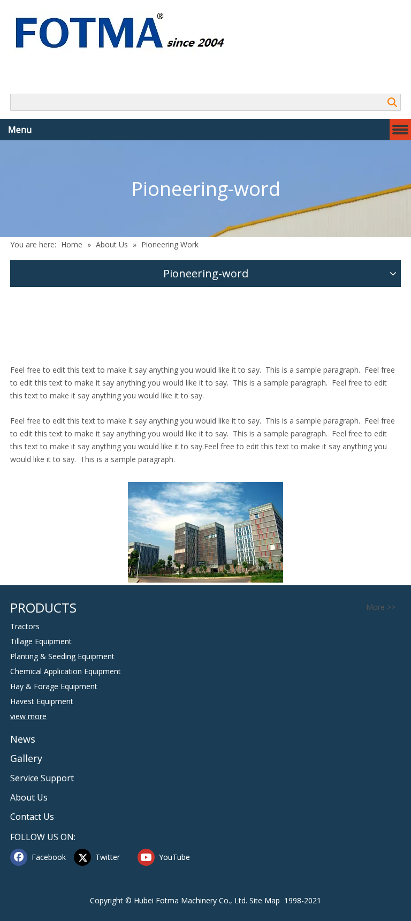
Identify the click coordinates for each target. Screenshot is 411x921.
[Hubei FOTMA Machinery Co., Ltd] (125, 32)
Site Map (264, 900)
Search (392, 102)
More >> (380, 607)
